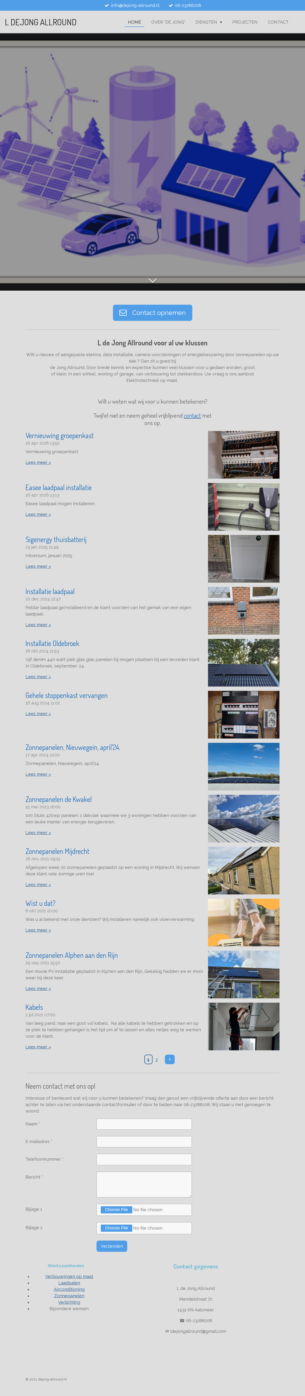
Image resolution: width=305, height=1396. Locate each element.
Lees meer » (38, 462)
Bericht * (34, 1177)
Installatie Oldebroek (52, 643)
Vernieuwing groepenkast (59, 435)
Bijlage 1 (33, 1209)
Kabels (34, 1006)
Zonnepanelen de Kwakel (58, 799)
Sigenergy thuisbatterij (55, 539)
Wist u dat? (40, 903)
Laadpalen (69, 1282)
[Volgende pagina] (170, 1059)
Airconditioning (69, 1289)
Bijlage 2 (33, 1227)
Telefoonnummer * (44, 1159)
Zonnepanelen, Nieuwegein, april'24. (72, 747)
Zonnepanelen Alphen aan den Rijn (71, 955)
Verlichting (69, 1302)
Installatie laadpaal (50, 591)
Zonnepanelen (69, 1295)
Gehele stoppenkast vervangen (66, 695)
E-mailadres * (38, 1141)
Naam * (32, 1123)
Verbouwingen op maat (69, 1276)
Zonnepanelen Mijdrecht (57, 851)
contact (192, 415)
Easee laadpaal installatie (58, 487)
